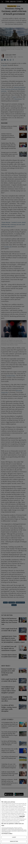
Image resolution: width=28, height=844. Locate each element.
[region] (14, 821)
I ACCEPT (14, 837)
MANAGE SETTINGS (14, 841)
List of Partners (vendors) (6, 833)
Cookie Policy (22, 816)
